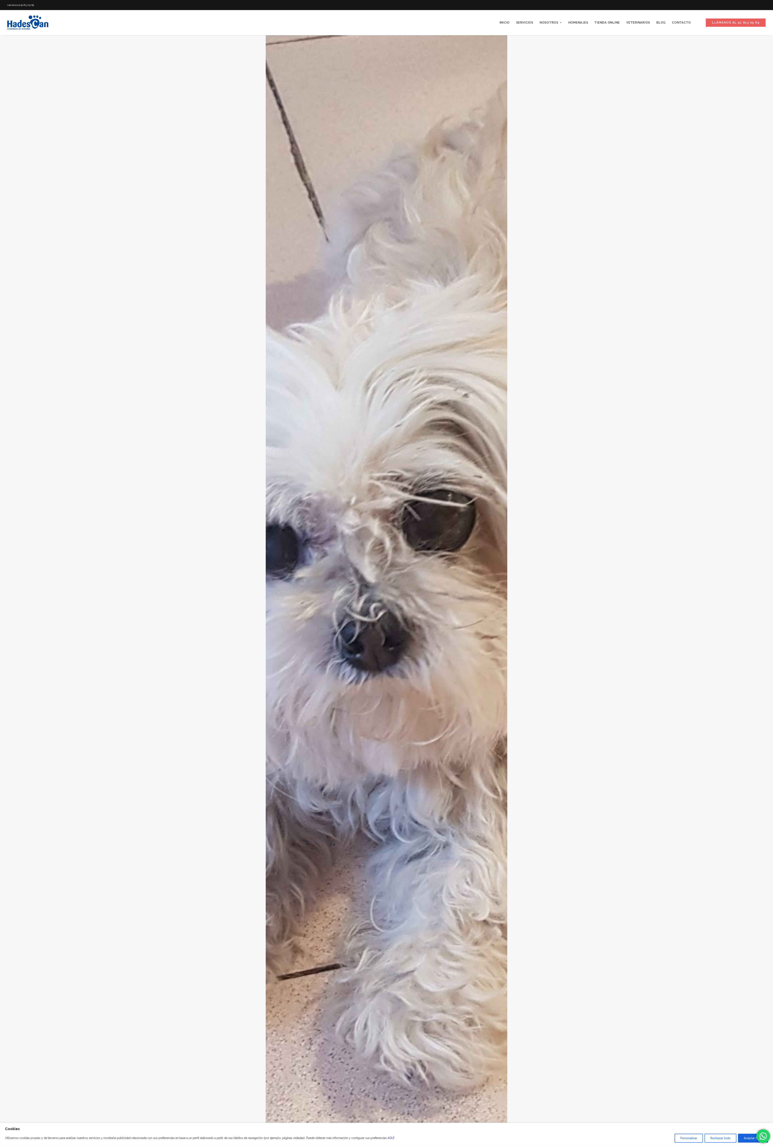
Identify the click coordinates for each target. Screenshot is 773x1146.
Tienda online (607, 22)
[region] (386, 1134)
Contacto (681, 22)
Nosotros (549, 22)
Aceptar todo (753, 1138)
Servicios (524, 22)
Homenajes (578, 22)
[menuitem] (505, 22)
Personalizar (688, 1138)
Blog (661, 22)
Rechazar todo (720, 1138)
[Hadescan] (27, 23)
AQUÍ (391, 1138)
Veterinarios (638, 22)
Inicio (505, 22)
